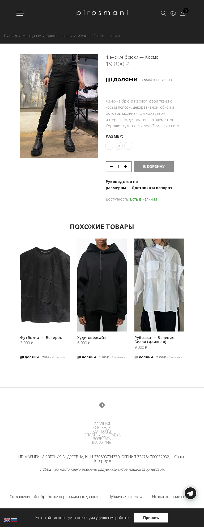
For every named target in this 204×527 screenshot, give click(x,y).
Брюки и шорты (59, 35)
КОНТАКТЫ (102, 431)
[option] (59, 106)
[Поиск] (163, 13)
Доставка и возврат (151, 187)
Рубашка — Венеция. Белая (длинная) (154, 339)
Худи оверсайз (91, 337)
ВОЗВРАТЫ (102, 439)
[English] (7, 519)
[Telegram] (190, 514)
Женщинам (32, 35)
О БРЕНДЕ (102, 428)
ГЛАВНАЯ (102, 424)
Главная (10, 35)
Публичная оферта (125, 496)
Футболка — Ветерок (41, 337)
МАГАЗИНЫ (102, 442)
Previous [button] (16, 93)
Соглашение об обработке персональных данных (54, 496)
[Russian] (14, 519)
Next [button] (102, 93)
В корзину (154, 166)
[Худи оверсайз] (102, 285)
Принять (151, 518)
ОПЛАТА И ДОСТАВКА (102, 435)
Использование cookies (173, 496)
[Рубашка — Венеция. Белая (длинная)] (159, 285)
